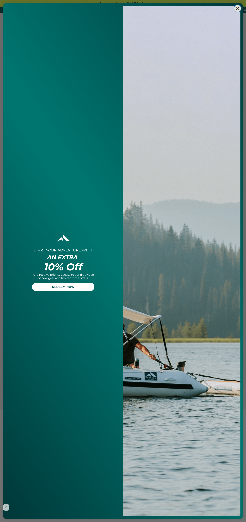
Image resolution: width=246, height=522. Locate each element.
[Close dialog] (237, 8)
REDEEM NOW (63, 287)
